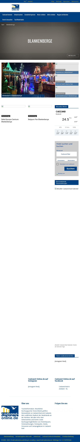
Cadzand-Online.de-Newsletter (51, 436)
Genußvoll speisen (29, 14)
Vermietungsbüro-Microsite (24, 436)
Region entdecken (62, 14)
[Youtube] (16, 1)
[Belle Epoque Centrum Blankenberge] (13, 111)
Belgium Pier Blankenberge (38, 119)
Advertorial (37, 436)
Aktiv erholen (51, 14)
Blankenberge (6, 93)
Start (2, 25)
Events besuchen (7, 19)
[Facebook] (6, 1)
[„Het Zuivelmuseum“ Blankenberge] (67, 91)
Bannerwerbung (9, 436)
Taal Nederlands (19, 19)
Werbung (58, 1)
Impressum (66, 1)
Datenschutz (75, 1)
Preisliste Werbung (68, 436)
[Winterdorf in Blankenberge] (28, 80)
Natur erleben (41, 14)
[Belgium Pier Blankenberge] (40, 111)
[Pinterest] (13, 1)
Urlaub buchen (18, 14)
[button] (3, 1)
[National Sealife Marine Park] (67, 80)
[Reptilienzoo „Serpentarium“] (67, 68)
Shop (52, 1)
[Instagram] (9, 1)
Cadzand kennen (7, 14)
